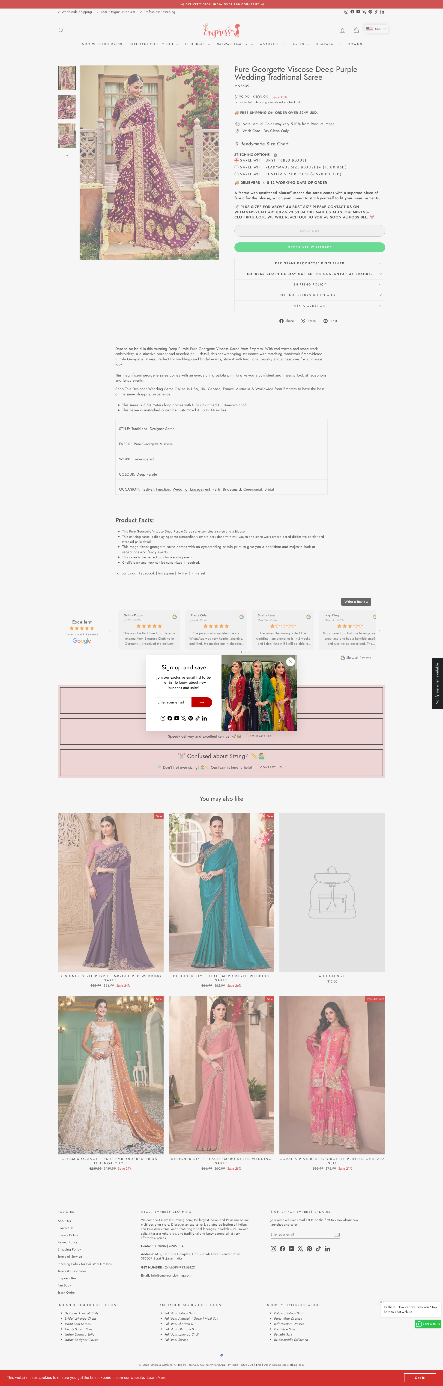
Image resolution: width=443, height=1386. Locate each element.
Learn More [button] (156, 1378)
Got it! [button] (420, 1378)
